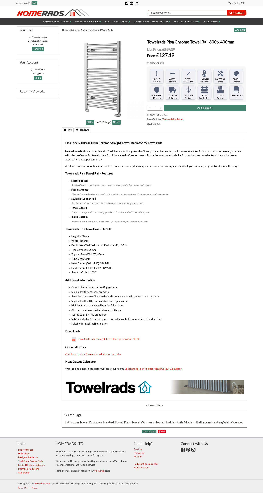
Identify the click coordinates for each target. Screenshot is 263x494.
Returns (138, 456)
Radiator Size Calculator (146, 463)
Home (65, 30)
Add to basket (204, 108)
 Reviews (82, 130)
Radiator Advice (142, 467)
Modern (190, 422)
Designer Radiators (87, 21)
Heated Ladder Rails (168, 422)
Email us (138, 449)
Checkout (38, 49)
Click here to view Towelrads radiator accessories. (93, 354)
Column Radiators (117, 21)
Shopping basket (39, 37)
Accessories (211, 21)
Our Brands (24, 472)
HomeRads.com (42, 483)
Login (34, 3)
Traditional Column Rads (30, 461)
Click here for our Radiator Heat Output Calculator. (153, 368)
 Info (68, 130)
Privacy (35, 488)
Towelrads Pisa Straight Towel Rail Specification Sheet (108, 339)
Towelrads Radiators (172, 119)
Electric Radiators (186, 21)
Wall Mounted (233, 422)
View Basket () (236, 3)
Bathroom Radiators (56, 21)
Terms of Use (23, 488)
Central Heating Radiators (151, 21)
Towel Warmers (142, 422)
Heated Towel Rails (103, 30)
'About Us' (99, 470)
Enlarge (106, 122)
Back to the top (25, 449)
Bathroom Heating (209, 422)
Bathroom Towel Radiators (83, 422)
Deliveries (139, 452)
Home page (24, 453)
